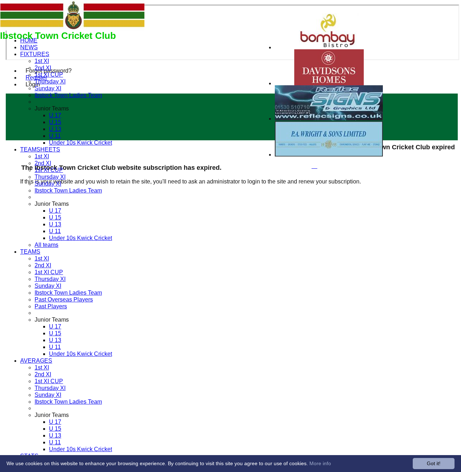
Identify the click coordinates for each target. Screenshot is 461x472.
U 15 (55, 122)
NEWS (29, 47)
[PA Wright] (329, 154)
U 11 (55, 135)
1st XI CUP (49, 74)
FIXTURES (34, 54)
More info (320, 463)
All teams (46, 244)
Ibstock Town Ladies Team (68, 95)
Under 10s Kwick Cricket (80, 142)
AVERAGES (36, 360)
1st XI (42, 61)
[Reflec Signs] (329, 118)
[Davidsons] (329, 83)
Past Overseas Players (64, 299)
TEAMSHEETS (40, 149)
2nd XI (43, 67)
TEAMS (30, 251)
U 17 (55, 115)
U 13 (55, 129)
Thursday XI (50, 81)
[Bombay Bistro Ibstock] (329, 47)
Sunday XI (48, 88)
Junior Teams (52, 108)
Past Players (51, 306)
